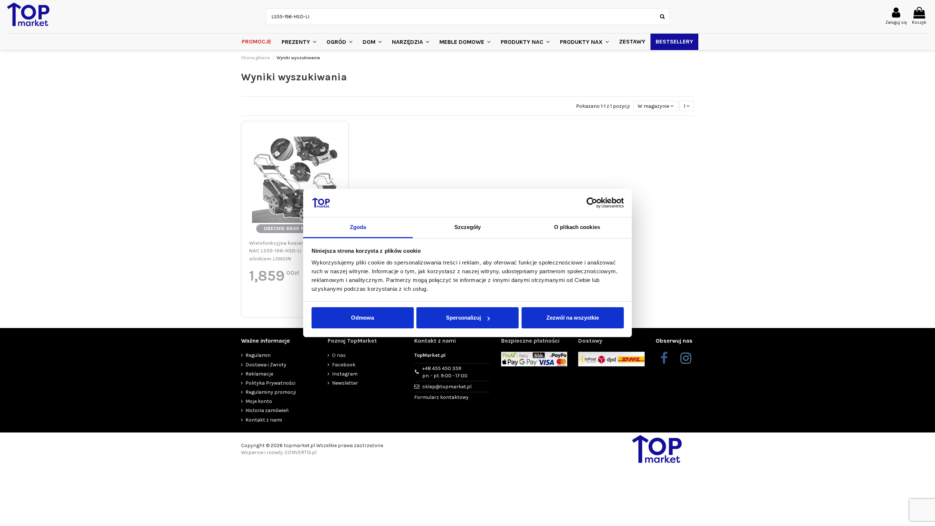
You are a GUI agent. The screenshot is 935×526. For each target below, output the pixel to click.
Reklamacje (259, 374)
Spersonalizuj (463, 318)
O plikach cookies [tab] (577, 227)
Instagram (345, 374)
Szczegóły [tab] (467, 227)
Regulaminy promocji (270, 392)
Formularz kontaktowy (441, 397)
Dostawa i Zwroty (265, 365)
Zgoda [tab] (358, 227)
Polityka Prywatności (270, 383)
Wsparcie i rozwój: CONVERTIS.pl (279, 452)
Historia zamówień (267, 410)
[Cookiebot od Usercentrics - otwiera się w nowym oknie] (592, 203)
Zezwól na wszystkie (572, 318)
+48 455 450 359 (445, 372)
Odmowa (362, 318)
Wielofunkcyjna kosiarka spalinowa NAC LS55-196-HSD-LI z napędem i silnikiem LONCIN (292, 251)
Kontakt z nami (263, 420)
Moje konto (258, 401)
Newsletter (345, 383)
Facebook (343, 365)
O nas (339, 355)
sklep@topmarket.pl (447, 387)
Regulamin (258, 355)
